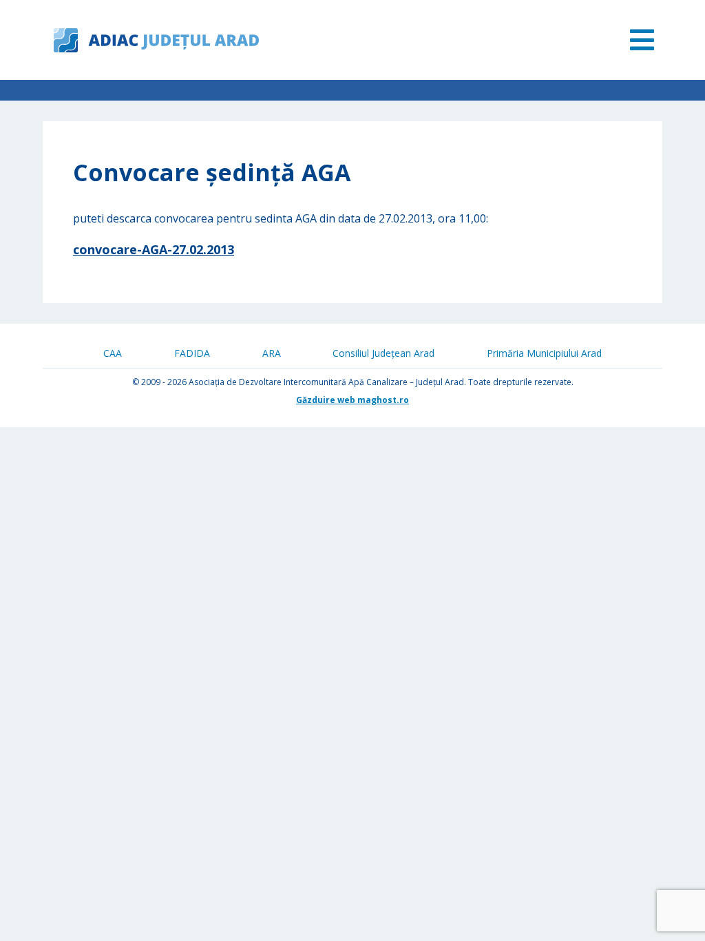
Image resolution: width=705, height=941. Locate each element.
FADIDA (192, 353)
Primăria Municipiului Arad (544, 353)
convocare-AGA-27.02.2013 (153, 249)
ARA (271, 353)
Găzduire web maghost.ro (352, 400)
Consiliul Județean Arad (383, 353)
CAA (112, 353)
